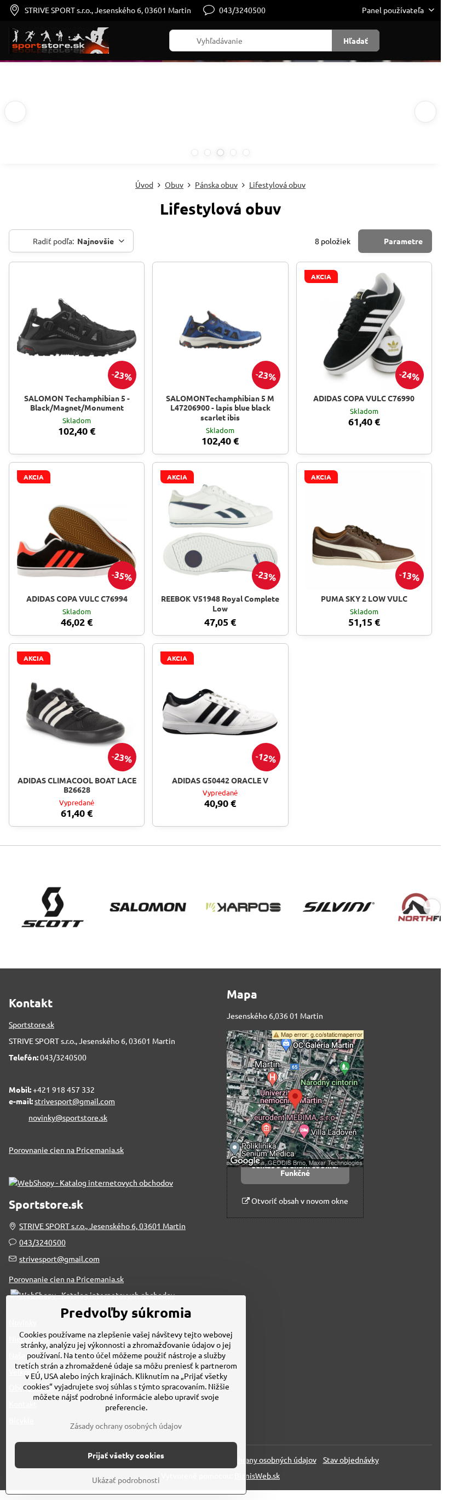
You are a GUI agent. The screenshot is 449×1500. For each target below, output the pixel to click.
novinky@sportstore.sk (67, 1117)
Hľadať (355, 40)
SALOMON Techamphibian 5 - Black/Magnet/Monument (77, 403)
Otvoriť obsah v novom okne (299, 1200)
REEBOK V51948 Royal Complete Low (220, 603)
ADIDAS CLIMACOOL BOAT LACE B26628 (77, 785)
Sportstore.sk (31, 1024)
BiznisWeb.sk (257, 1475)
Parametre (402, 241)
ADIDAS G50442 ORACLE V (220, 780)
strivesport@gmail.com (74, 1101)
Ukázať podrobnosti (126, 1480)
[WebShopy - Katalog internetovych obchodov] (91, 1182)
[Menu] (428, 40)
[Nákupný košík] (401, 40)
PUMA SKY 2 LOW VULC (364, 598)
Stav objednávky (351, 1459)
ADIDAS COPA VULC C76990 (364, 398)
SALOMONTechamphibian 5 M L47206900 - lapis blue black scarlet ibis (220, 407)
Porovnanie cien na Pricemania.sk (66, 1150)
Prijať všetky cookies (126, 1455)
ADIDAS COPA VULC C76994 (77, 598)
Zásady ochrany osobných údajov (260, 1459)
